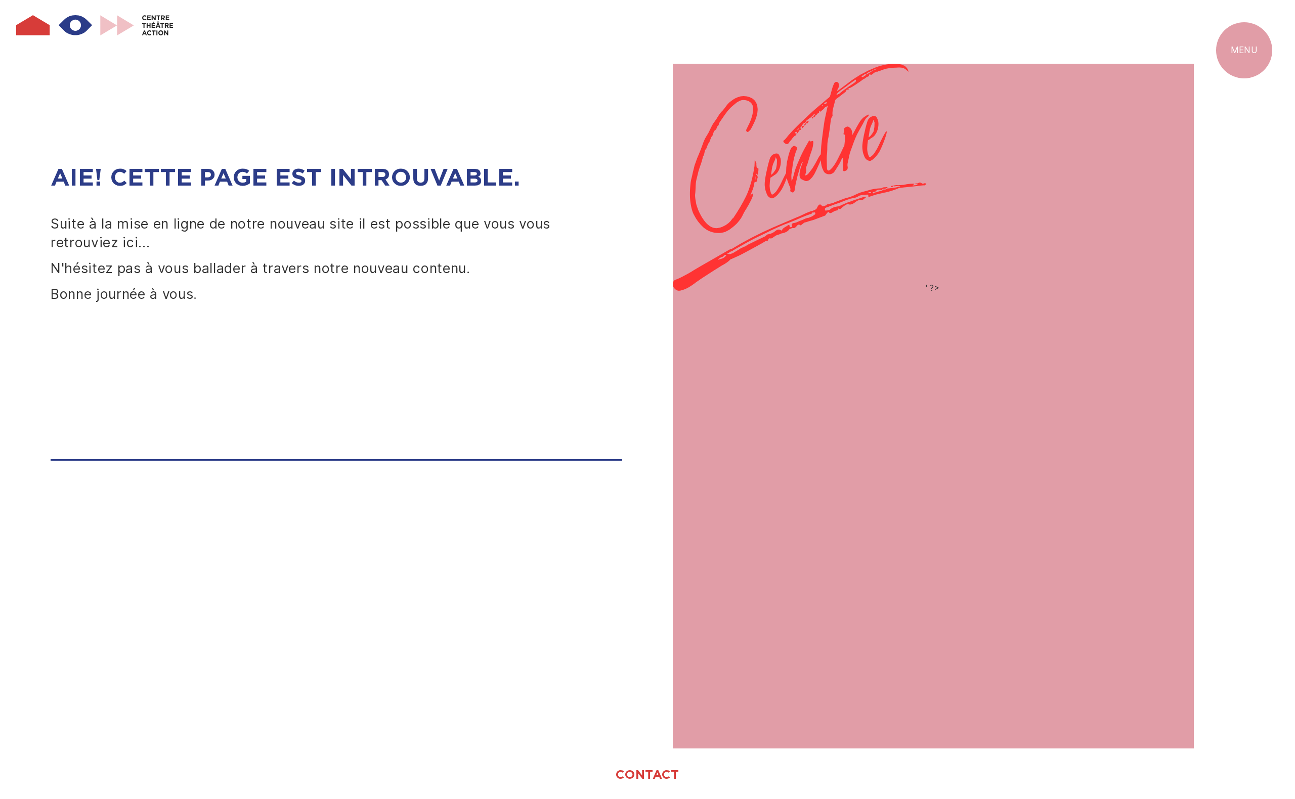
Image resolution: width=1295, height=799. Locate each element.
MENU (1244, 50)
